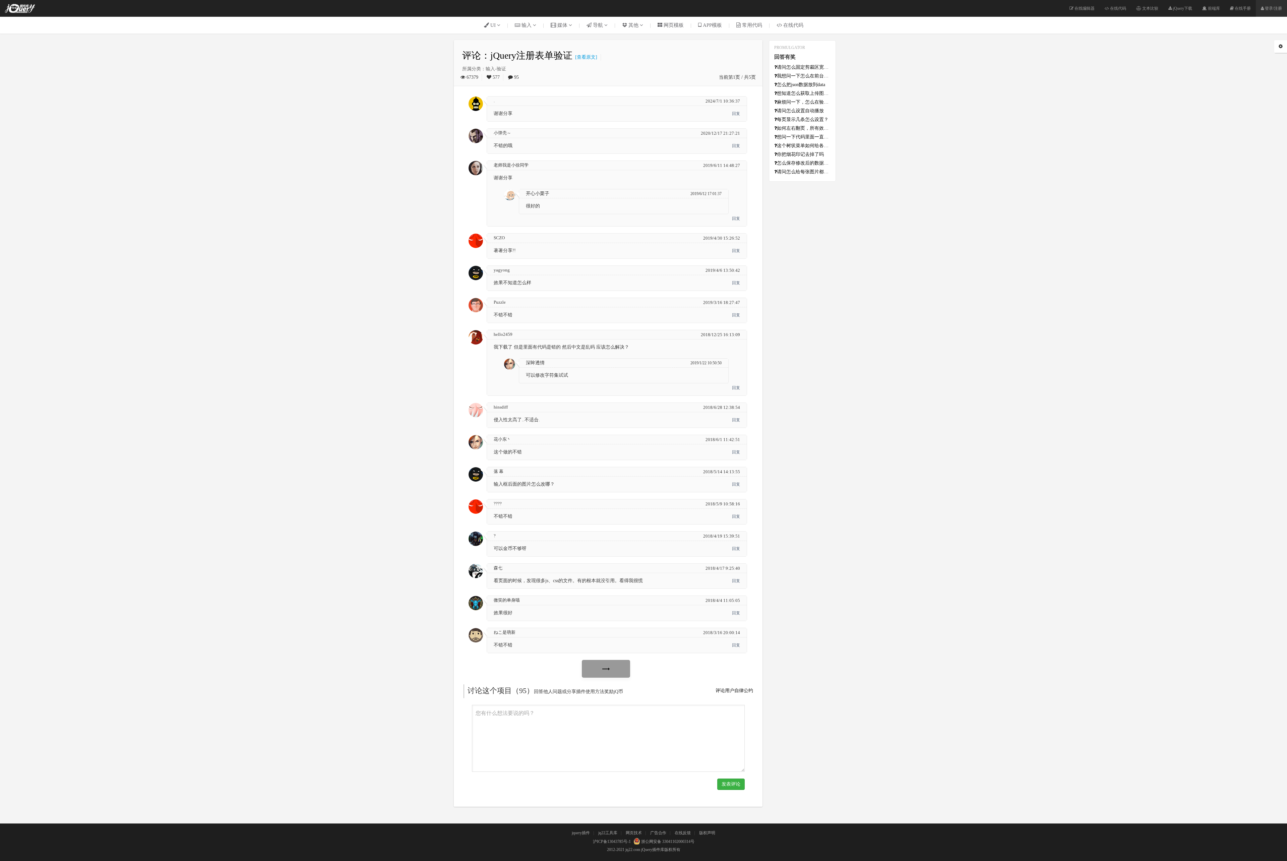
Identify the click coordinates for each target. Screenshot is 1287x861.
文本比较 (1149, 8)
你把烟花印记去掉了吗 (800, 154)
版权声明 (707, 833)
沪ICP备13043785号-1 (612, 841)
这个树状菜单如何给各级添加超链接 (804, 145)
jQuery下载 (1182, 8)
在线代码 (1117, 8)
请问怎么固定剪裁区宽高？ (804, 67)
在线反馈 (683, 833)
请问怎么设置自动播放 (800, 110)
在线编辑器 (1084, 8)
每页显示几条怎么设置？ (803, 119)
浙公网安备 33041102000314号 (667, 841)
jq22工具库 (607, 833)
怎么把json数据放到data (801, 84)
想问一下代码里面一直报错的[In (804, 136)
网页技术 (634, 833)
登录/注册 (1273, 8)
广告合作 (658, 833)
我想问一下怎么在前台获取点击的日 (804, 75)
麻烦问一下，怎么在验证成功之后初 (804, 102)
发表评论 (731, 784)
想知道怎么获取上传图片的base (804, 93)
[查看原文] (584, 57)
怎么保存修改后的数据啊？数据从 (804, 163)
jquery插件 (581, 833)
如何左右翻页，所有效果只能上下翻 (804, 128)
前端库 (1213, 8)
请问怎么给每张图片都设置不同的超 (804, 171)
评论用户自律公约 (734, 690)
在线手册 (1242, 8)
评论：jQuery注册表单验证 (517, 55)
